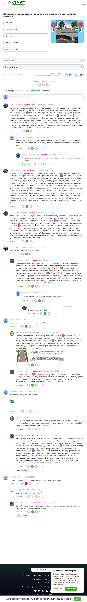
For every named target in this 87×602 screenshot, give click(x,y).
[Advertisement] (43, 541)
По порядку (46, 91)
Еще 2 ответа (22, 516)
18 (20, 206)
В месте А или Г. (12, 29)
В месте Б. (10, 36)
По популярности (33, 91)
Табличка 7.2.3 (67, 115)
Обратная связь (44, 570)
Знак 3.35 (22, 113)
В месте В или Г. (12, 49)
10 (20, 241)
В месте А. (10, 23)
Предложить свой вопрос (32, 575)
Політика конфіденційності (32, 587)
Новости (39, 582)
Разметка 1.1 (55, 176)
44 (20, 131)
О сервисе (38, 580)
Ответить (13, 131)
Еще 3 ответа (22, 470)
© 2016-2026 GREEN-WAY (43, 595)
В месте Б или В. (12, 42)
